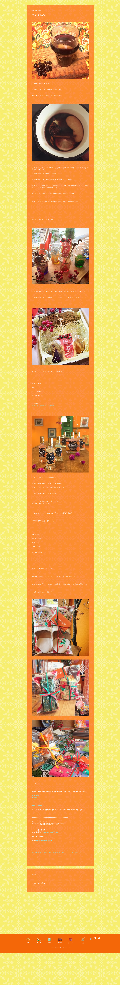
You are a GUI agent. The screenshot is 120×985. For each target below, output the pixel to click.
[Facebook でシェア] (33, 858)
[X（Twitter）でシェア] (37, 858)
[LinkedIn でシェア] (42, 858)
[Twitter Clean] (95, 938)
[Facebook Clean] (91, 939)
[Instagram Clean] (99, 938)
